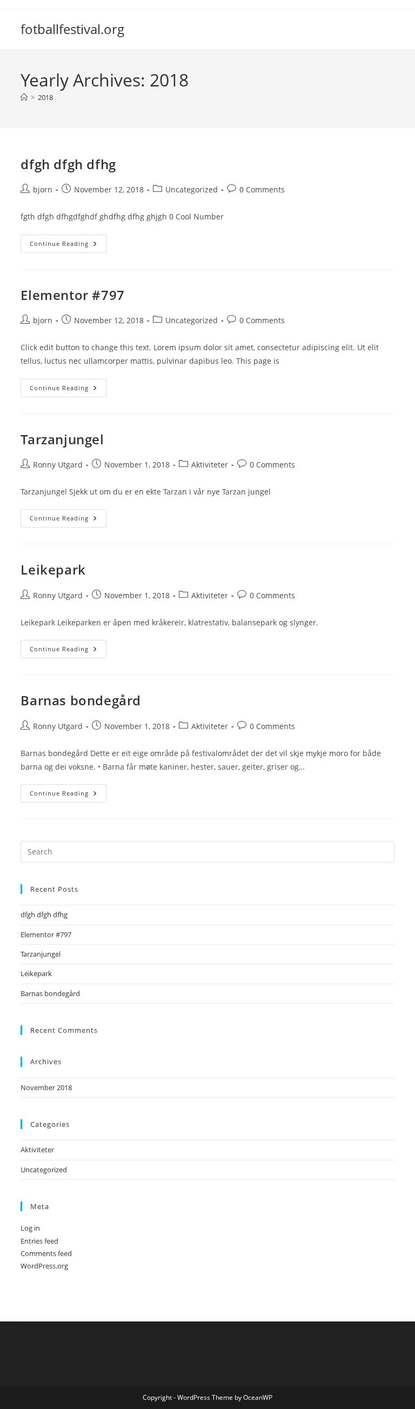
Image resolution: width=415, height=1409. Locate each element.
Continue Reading (68, 245)
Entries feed (39, 1241)
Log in (30, 1228)
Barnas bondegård (81, 700)
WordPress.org (44, 1266)
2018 (45, 97)
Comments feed (46, 1253)
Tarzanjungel (62, 439)
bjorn (42, 189)
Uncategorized (191, 189)
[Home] (24, 97)
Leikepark (53, 569)
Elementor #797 (72, 295)
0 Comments (262, 189)
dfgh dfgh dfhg (68, 164)
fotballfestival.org (72, 29)
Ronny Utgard (58, 464)
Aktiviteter (209, 464)
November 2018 (46, 1087)
